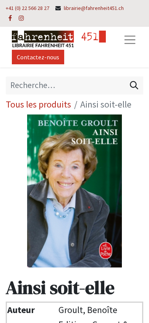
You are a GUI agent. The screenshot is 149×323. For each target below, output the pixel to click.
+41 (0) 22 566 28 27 (27, 8)
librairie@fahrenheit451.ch (94, 8)
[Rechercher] (134, 85)
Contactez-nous (38, 57)
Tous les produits (38, 104)
